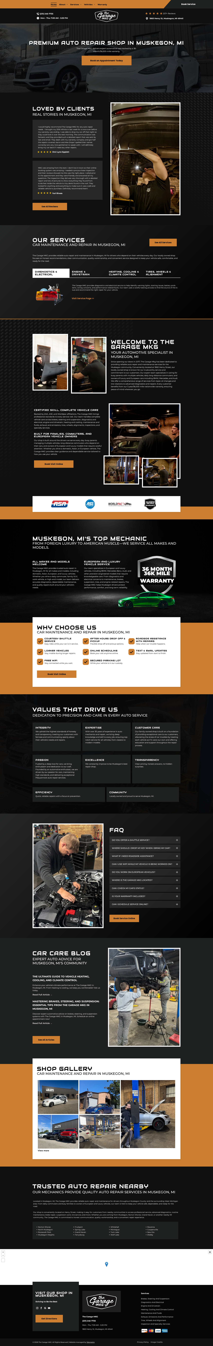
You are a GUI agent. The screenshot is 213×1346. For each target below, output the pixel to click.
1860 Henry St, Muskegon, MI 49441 (166, 18)
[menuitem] (55, 4)
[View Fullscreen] (3, 1260)
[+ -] (106, 1267)
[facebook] (41, 1308)
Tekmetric (91, 1342)
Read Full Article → (42, 995)
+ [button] (3, 1252)
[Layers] (210, 1252)
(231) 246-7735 (46, 14)
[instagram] (37, 1308)
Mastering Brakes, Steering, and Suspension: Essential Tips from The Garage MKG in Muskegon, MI (66, 1005)
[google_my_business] (45, 1308)
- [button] (3, 1255)
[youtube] (49, 1308)
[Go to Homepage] (106, 11)
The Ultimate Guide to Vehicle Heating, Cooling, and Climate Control (61, 978)
